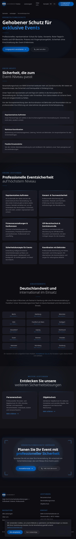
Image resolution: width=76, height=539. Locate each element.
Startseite (5, 13)
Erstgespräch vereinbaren (65, 4)
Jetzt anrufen (41, 49)
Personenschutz (45, 497)
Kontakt (46, 4)
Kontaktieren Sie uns (43, 354)
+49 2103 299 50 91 (50, 468)
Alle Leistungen (7, 514)
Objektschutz (44, 504)
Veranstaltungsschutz (47, 501)
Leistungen (28, 4)
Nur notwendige (31, 532)
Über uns (37, 4)
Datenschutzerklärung (14, 527)
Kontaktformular (24, 468)
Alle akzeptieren (15, 532)
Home (18, 4)
